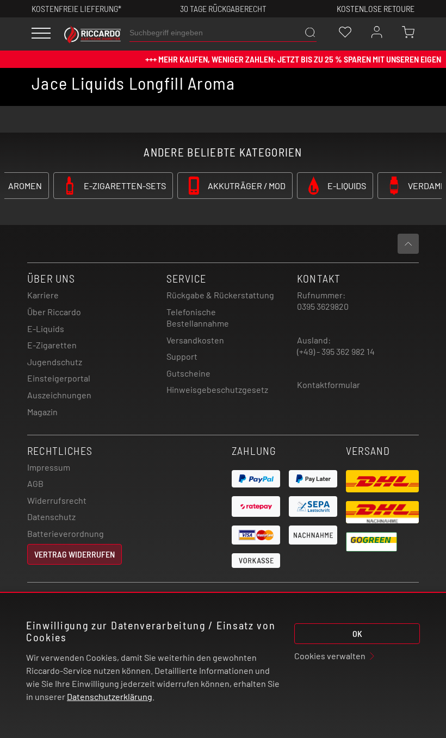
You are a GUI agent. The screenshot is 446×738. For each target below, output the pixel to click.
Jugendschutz (54, 362)
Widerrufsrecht (56, 500)
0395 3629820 (323, 306)
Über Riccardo (54, 312)
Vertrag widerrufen (74, 554)
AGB (35, 483)
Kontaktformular (328, 384)
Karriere (43, 295)
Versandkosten (195, 340)
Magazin (42, 411)
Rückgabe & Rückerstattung (220, 295)
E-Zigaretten (52, 345)
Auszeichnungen (59, 395)
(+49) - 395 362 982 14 (336, 351)
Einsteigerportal (58, 378)
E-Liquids (45, 328)
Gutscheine (188, 373)
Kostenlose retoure (375, 8)
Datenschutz (51, 516)
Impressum (48, 467)
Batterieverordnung (65, 533)
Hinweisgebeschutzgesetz (217, 389)
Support (181, 356)
